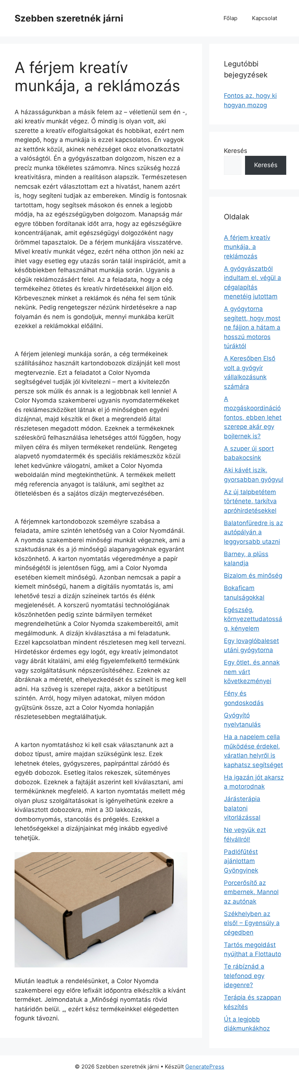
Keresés (235, 150)
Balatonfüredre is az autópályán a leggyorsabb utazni (253, 532)
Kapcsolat (264, 18)
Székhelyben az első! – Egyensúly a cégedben (252, 923)
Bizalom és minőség (253, 575)
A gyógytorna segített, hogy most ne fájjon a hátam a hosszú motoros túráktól (252, 327)
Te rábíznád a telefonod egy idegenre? (244, 976)
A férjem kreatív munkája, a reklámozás (247, 247)
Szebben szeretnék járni (69, 18)
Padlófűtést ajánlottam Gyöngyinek (241, 861)
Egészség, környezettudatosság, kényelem (253, 619)
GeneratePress (204, 1066)
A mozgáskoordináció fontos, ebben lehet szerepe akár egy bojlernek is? (252, 417)
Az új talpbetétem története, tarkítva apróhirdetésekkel (250, 501)
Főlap (230, 18)
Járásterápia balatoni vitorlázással (242, 808)
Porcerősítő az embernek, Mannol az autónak (251, 892)
